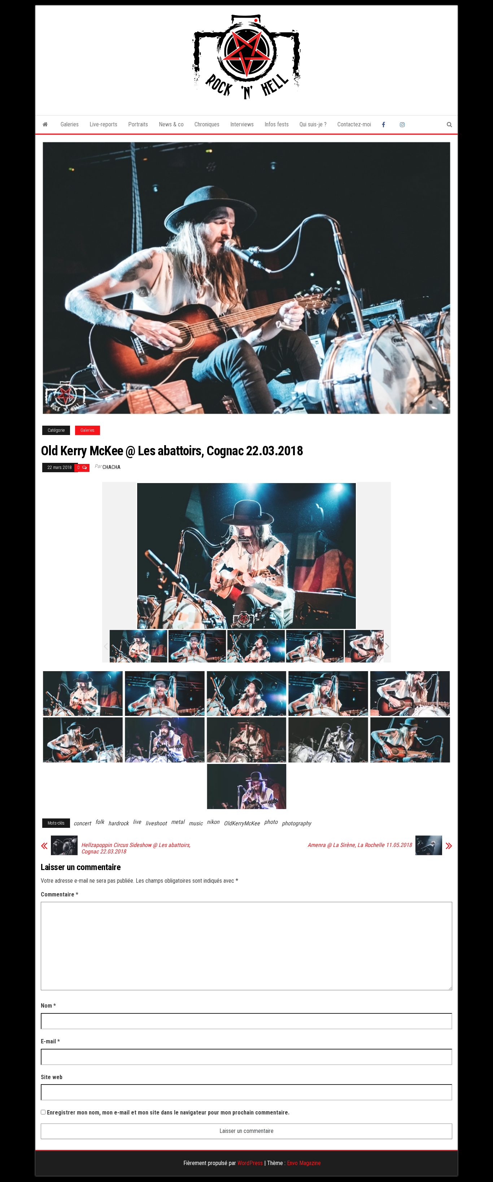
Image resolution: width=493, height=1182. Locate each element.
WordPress (250, 1163)
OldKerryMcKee (242, 823)
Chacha (111, 467)
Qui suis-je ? (313, 124)
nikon (213, 821)
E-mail (50, 1041)
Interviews (242, 124)
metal (177, 821)
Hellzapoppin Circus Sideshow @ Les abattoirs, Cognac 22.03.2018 (135, 848)
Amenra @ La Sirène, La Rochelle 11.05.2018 (359, 845)
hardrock (118, 823)
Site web (51, 1077)
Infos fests (277, 124)
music (195, 823)
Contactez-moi (354, 124)
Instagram (403, 125)
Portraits (138, 124)
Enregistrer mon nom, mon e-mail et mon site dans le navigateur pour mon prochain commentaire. (168, 1112)
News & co (171, 124)
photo (271, 821)
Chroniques (207, 124)
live (137, 821)
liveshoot (156, 823)
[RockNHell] (45, 125)
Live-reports (103, 124)
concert (82, 823)
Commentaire (59, 894)
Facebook (385, 125)
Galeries (70, 124)
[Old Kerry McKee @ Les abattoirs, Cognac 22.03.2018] (138, 646)
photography (296, 823)
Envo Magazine (304, 1163)
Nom (48, 1005)
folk (99, 821)
